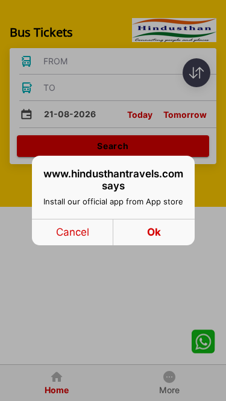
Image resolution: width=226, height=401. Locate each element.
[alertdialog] (113, 200)
